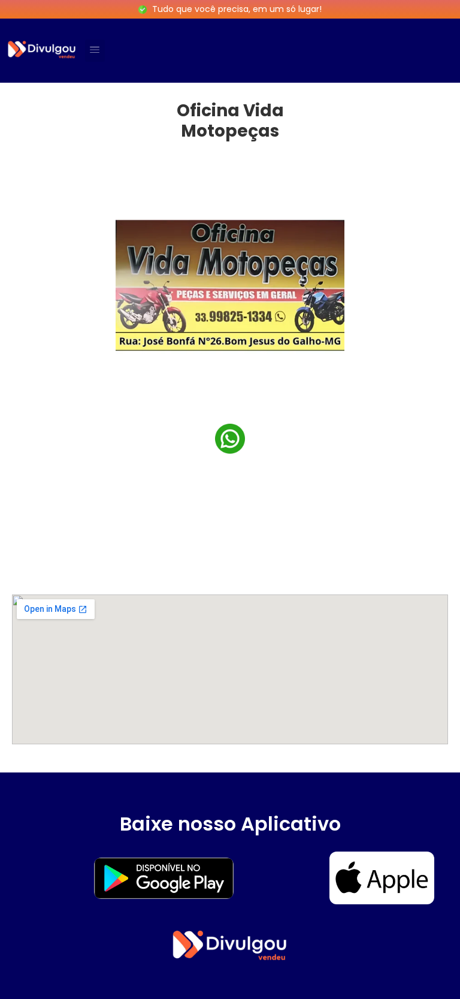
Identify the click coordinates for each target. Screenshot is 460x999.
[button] (95, 51)
